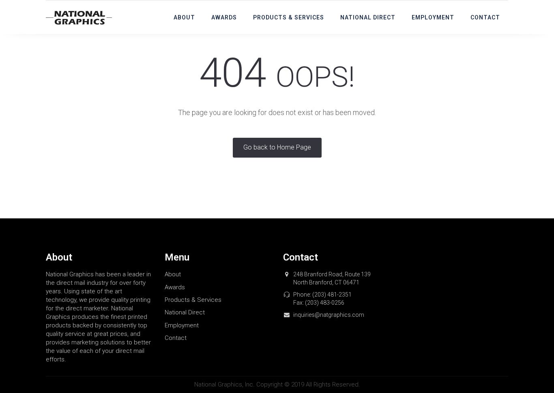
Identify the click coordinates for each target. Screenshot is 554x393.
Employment (433, 17)
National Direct (367, 17)
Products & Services (288, 17)
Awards (224, 17)
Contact (485, 17)
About (184, 17)
